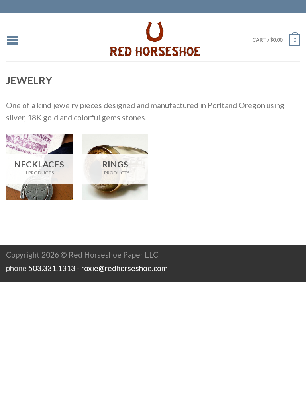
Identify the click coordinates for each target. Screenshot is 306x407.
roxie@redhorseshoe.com (124, 268)
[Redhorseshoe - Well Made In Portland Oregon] (155, 37)
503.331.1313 (51, 268)
